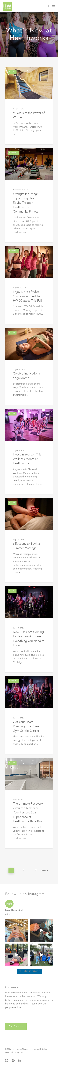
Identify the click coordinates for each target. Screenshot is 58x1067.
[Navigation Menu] (53, 6)
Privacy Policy (19, 1052)
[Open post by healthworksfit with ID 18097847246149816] (41, 930)
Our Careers (15, 1026)
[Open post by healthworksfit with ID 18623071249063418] (16, 955)
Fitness (13, 153)
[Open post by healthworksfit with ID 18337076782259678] (41, 955)
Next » (44, 870)
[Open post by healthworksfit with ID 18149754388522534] (16, 930)
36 (36, 870)
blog (12, 72)
